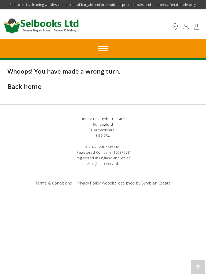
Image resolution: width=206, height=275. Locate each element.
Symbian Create (156, 183)
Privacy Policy (88, 183)
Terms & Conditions (53, 183)
